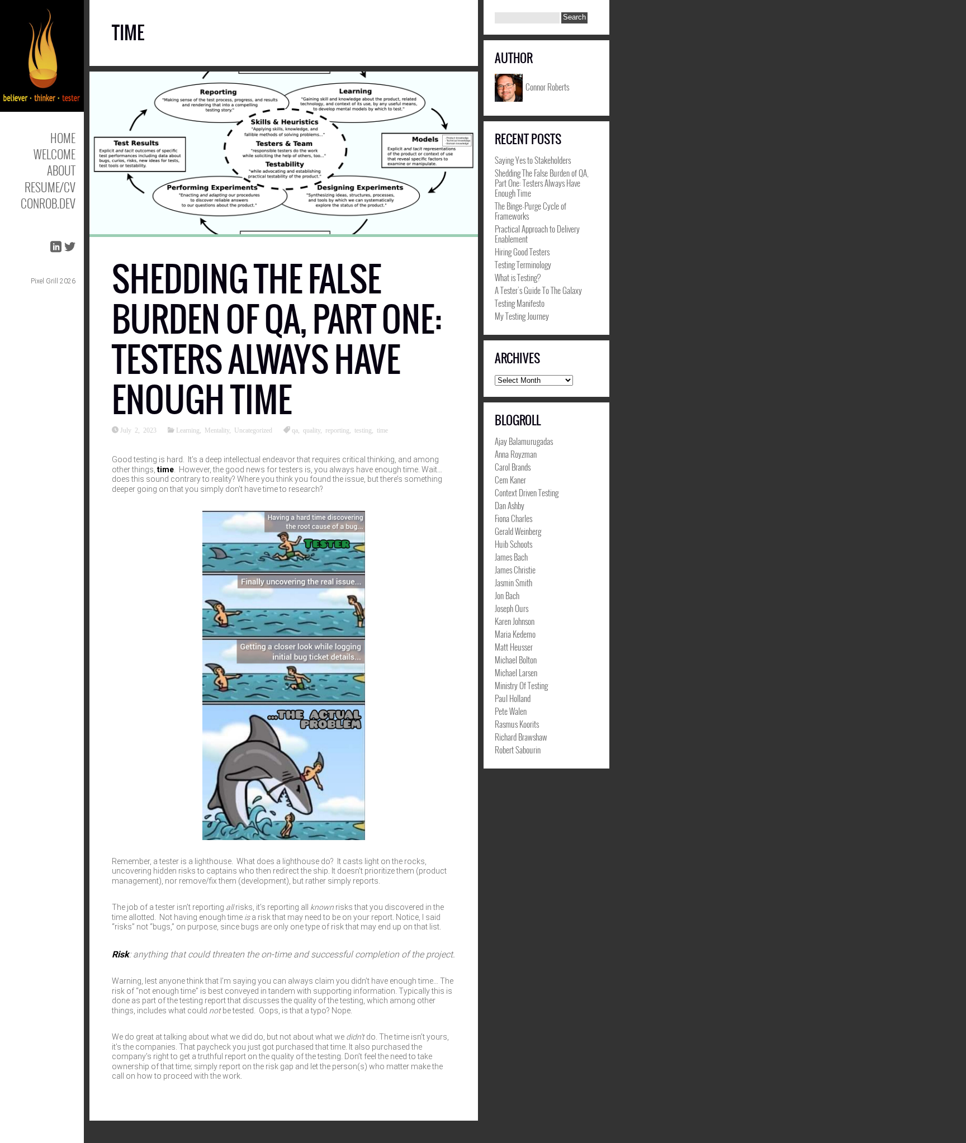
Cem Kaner (510, 479)
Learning (188, 429)
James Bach (511, 557)
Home (62, 137)
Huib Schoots (513, 544)
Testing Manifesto (519, 303)
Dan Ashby (509, 505)
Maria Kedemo (515, 634)
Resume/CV (50, 187)
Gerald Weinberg (518, 531)
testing (363, 429)
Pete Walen (511, 711)
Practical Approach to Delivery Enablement (537, 233)
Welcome (54, 154)
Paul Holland (513, 698)
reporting (337, 429)
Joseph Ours (511, 608)
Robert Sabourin (518, 749)
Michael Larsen (516, 672)
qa (295, 429)
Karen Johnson (514, 621)
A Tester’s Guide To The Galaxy (538, 290)
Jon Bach (507, 595)
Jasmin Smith (513, 582)
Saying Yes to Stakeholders (533, 160)
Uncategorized (253, 429)
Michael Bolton (516, 659)
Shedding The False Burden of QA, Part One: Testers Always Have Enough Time (277, 339)
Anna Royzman (516, 454)
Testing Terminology (523, 264)
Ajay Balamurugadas (524, 441)
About (61, 170)
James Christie (515, 569)
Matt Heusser (514, 647)
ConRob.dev (48, 203)
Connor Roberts (547, 86)
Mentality (217, 429)
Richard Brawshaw (521, 737)
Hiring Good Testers (522, 251)
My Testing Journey (522, 316)
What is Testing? (518, 277)
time (382, 429)
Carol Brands (513, 467)
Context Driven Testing (526, 492)
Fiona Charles (513, 518)
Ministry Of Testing (521, 685)
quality (311, 429)
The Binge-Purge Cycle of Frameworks (530, 211)
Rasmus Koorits (517, 724)
